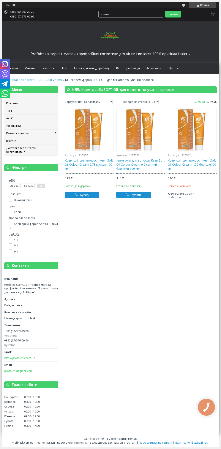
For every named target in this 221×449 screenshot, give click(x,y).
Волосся (48, 68)
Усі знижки (13, 126)
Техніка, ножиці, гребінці (91, 68)
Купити (84, 195)
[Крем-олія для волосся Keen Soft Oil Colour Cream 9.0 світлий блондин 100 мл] (140, 130)
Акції (9, 118)
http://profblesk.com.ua (19, 358)
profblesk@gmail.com (18, 371)
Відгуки (11, 141)
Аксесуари (153, 68)
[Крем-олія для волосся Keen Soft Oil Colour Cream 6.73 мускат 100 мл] (89, 130)
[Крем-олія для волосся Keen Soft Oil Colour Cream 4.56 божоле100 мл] (192, 130)
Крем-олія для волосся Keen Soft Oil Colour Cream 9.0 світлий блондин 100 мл (140, 165)
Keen (58, 80)
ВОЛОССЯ (45, 80)
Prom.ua (131, 439)
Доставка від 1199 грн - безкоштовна (22, 150)
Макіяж (29, 68)
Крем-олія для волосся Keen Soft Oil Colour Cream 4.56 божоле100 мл (192, 165)
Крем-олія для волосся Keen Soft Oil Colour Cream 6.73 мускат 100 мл (89, 165)
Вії (118, 68)
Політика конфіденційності (192, 442)
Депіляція (133, 68)
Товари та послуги (22, 80)
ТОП (9, 111)
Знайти (173, 14)
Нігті (64, 68)
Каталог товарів (17, 133)
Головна (11, 68)
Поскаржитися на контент (155, 442)
